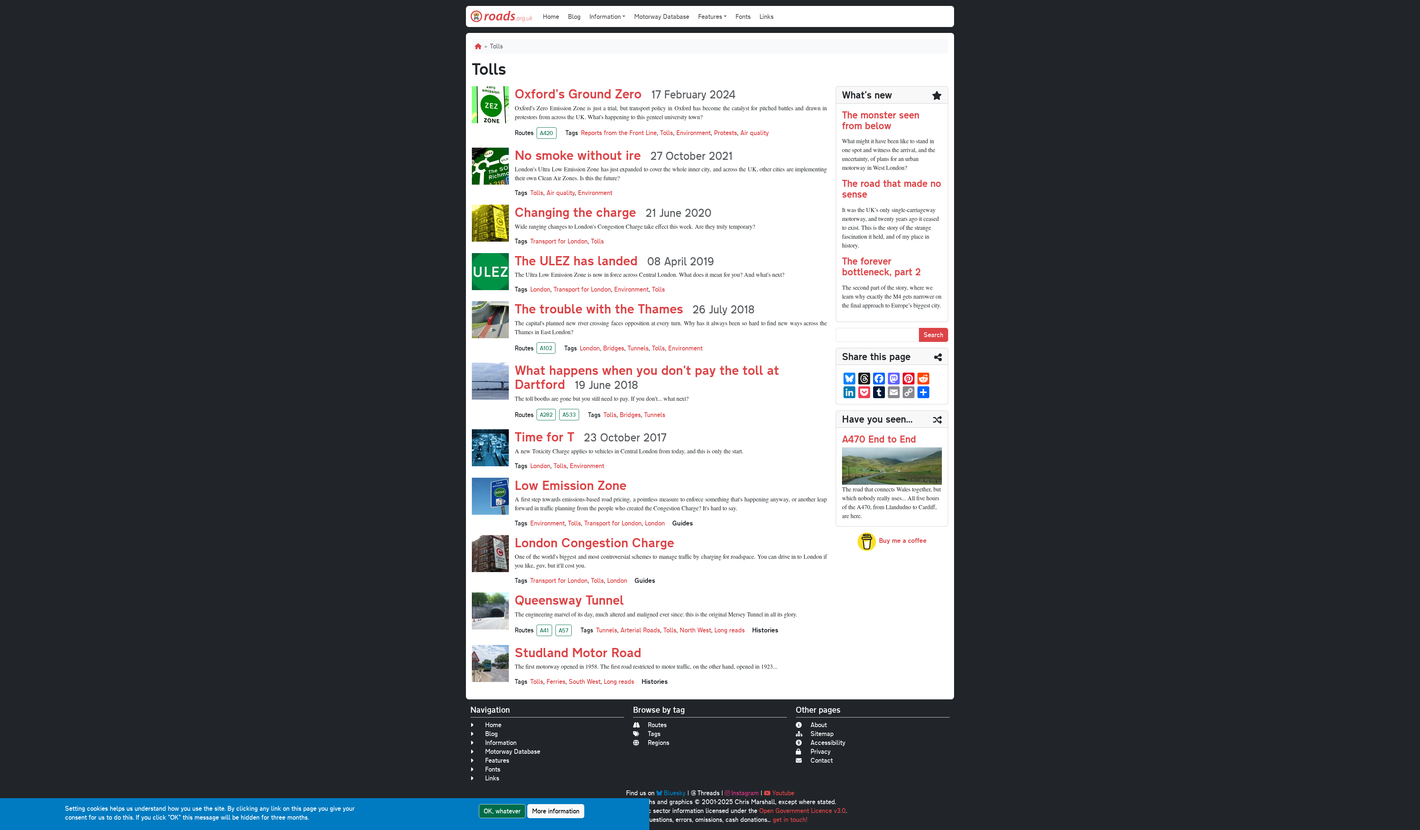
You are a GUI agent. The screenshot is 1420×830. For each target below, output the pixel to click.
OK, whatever (502, 811)
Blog (574, 16)
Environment (693, 132)
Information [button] (605, 16)
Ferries (556, 681)
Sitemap (822, 733)
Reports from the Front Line (619, 132)
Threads (708, 793)
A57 (563, 630)
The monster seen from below (880, 120)
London (540, 289)
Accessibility (828, 742)
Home (551, 16)
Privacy (821, 751)
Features (497, 760)
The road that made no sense (891, 188)
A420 (546, 133)
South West (585, 681)
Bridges (613, 348)
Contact (822, 760)
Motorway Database (661, 16)
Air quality (754, 132)
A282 (546, 414)
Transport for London (559, 241)
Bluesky (675, 793)
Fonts (743, 16)
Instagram (745, 793)
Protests (725, 132)
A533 (569, 414)
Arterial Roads (640, 630)
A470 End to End (879, 438)
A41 (544, 630)
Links (767, 16)
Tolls (666, 132)
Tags (654, 733)
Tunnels (638, 348)
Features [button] (710, 16)
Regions (658, 742)
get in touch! (790, 819)
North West (695, 630)
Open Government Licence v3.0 (802, 810)
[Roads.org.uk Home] (501, 16)
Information (501, 742)
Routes (657, 724)
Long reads (729, 630)
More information (555, 811)
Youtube (783, 793)
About (819, 724)
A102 (546, 348)
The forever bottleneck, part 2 (881, 266)
